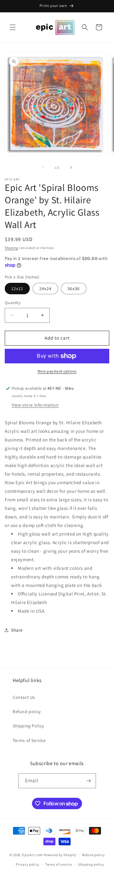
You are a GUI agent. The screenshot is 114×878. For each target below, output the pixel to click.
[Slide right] (71, 167)
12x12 (17, 288)
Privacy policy (27, 864)
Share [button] (17, 630)
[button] (13, 27)
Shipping (11, 248)
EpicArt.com (32, 854)
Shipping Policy (28, 726)
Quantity (13, 302)
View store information (35, 405)
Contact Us (24, 697)
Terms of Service (29, 740)
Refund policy (27, 711)
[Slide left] (43, 167)
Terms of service (58, 864)
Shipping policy (91, 864)
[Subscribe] (89, 780)
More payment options (57, 371)
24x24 (45, 288)
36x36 (73, 288)
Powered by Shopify (60, 854)
